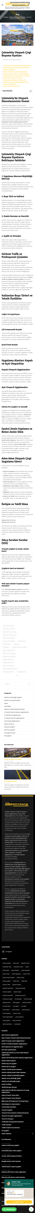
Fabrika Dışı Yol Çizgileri (9, 1063)
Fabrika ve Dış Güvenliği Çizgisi (11, 1078)
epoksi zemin (26, 974)
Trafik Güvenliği (28, 999)
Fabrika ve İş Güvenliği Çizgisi (11, 1081)
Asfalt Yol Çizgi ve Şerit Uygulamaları (13, 1041)
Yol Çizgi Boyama (21, 672)
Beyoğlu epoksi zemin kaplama (11, 1161)
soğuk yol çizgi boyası (8, 665)
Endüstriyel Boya (7, 967)
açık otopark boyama (8, 626)
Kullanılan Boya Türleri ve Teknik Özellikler (16, 74)
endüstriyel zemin (18, 967)
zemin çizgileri (6, 1020)
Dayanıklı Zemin (25, 963)
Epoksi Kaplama (25, 970)
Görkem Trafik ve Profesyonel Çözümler (15, 71)
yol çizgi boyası (7, 1006)
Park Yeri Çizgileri (9, 730)
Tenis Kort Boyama (7, 1119)
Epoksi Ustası (6, 974)
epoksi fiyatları (15, 970)
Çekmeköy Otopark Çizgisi (10, 632)
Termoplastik (18, 999)
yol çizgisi (23, 1006)
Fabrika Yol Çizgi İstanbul (12, 700)
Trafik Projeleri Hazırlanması (11, 1127)
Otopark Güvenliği (20, 988)
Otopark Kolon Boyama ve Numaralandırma (15, 1113)
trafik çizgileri (16, 1002)
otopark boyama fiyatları (9, 656)
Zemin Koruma (17, 1013)
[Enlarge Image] (17, 35)
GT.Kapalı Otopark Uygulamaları (14, 718)
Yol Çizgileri (8, 736)
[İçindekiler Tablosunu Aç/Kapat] (30, 91)
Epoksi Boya (6, 970)
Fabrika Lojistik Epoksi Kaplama (12, 1069)
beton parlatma (7, 963)
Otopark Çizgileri (9, 727)
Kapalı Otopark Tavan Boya (10, 1095)
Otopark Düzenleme (8, 659)
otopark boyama (16, 984)
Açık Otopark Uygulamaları (10, 1035)
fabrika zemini (20, 977)
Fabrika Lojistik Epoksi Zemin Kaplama (14, 1072)
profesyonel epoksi (20, 995)
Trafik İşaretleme (26, 1002)
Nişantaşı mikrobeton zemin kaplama (13, 1177)
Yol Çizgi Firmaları (9, 733)
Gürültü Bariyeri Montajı (9, 1087)
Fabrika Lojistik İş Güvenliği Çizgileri (13, 1075)
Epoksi (27, 967)
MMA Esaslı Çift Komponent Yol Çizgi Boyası (15, 1101)
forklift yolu (16, 981)
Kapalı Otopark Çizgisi (8, 650)
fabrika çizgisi (21, 641)
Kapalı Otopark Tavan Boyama (11, 1098)
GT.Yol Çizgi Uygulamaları (12, 721)
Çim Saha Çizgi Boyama (9, 1049)
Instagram (9, 951)
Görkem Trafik (6, 644)
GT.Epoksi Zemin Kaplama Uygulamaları (16, 712)
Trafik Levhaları (7, 1125)
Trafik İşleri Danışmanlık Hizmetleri (13, 1122)
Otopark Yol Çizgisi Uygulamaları (12, 1116)
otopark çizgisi (17, 992)
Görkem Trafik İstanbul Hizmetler (12, 59)
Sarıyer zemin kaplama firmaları (12, 1156)
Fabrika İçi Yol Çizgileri (9, 1066)
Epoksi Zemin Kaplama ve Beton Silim (14, 80)
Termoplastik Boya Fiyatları (10, 668)
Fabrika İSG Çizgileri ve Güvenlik (12, 78)
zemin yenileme (19, 1017)
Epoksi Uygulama (16, 974)
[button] (32, 1180)
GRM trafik (16, 644)
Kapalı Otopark (9, 724)
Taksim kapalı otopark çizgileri (11, 1166)
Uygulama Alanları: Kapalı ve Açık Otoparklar (16, 76)
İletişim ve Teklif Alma (9, 84)
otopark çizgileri (7, 992)
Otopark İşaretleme (8, 662)
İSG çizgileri (6, 647)
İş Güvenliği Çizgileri (10, 781)
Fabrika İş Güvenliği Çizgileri (13, 697)
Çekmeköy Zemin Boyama (9, 635)
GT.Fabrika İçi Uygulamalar (12, 715)
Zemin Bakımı (6, 1009)
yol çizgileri (16, 1006)
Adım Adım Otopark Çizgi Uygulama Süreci (15, 82)
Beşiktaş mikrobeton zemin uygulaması (14, 1172)
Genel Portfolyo (6, 1084)
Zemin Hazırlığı (26, 1009)
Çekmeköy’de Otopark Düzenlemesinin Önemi (17, 65)
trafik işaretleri (6, 1002)
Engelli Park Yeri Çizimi (9, 638)
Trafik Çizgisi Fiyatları (8, 672)
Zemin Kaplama (7, 1013)
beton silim (16, 963)
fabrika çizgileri (7, 981)
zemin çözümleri (16, 1020)
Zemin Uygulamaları (8, 1017)
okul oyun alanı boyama (9, 653)
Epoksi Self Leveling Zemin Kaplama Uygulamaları (17, 1057)
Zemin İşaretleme (7, 1024)
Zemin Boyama (16, 1009)
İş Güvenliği (17, 1024)
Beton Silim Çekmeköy (9, 629)
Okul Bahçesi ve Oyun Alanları (11, 1104)
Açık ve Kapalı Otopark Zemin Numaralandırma (16, 1038)
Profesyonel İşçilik (7, 999)
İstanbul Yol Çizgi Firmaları (19, 647)
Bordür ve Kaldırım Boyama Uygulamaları (14, 1044)
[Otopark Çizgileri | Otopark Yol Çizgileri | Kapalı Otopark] (17, 5)
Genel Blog (7, 706)
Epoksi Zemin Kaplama (9, 641)
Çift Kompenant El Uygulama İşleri (12, 1047)
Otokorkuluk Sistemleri (9, 1107)
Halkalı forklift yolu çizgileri (13, 759)
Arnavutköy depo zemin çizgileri (12, 1150)
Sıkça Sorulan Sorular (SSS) (11, 86)
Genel (6, 703)
